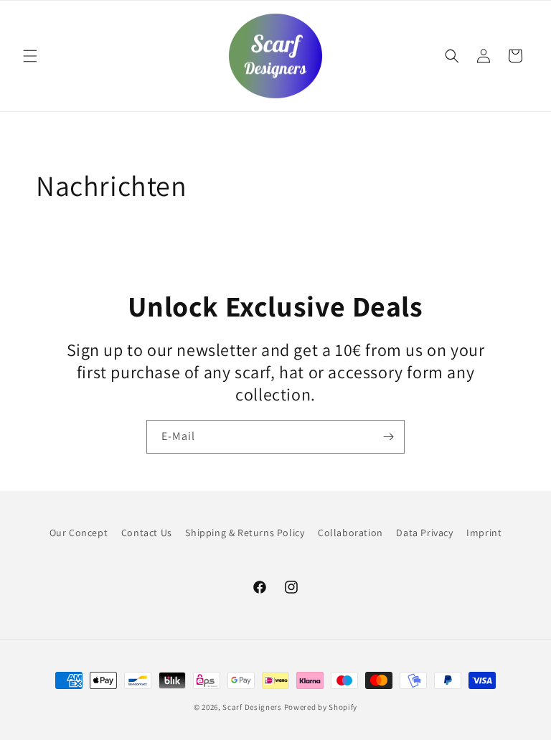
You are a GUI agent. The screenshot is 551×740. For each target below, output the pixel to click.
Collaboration (350, 532)
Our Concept (79, 532)
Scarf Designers (252, 707)
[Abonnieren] (388, 437)
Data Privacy (424, 532)
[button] (30, 56)
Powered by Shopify (321, 707)
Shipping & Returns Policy (244, 532)
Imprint (483, 532)
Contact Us (146, 532)
